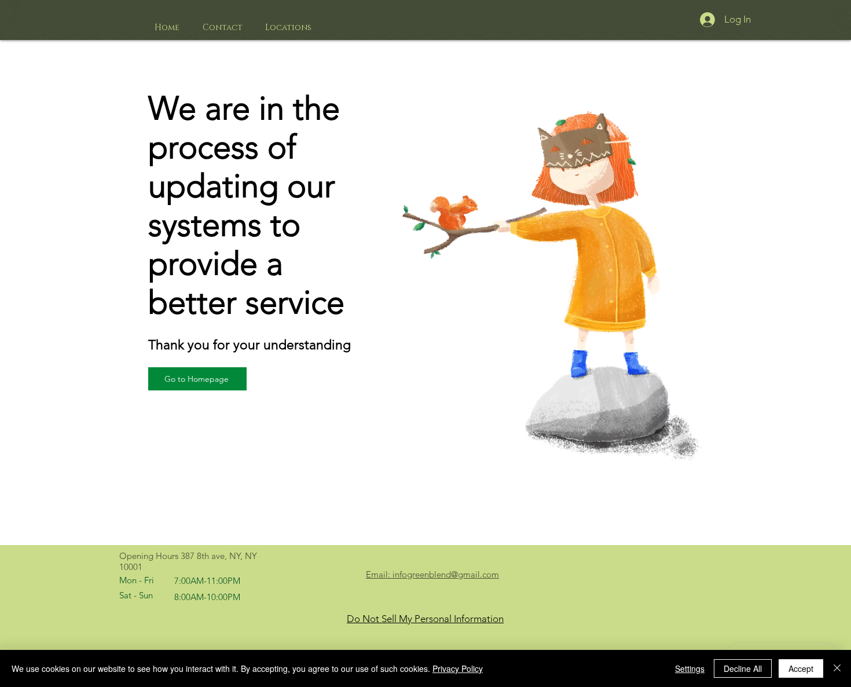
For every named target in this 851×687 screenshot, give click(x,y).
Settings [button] (690, 668)
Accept (800, 668)
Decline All (743, 668)
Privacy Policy (457, 668)
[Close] (837, 668)
